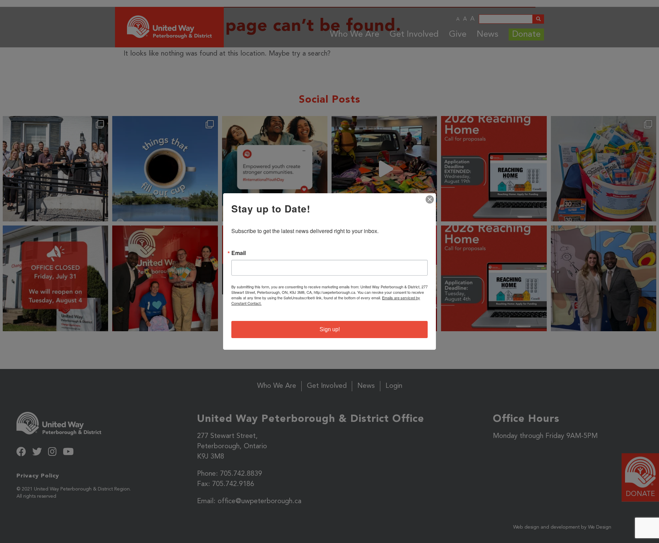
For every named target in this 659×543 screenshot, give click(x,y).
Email (238, 253)
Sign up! (330, 329)
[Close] (430, 199)
